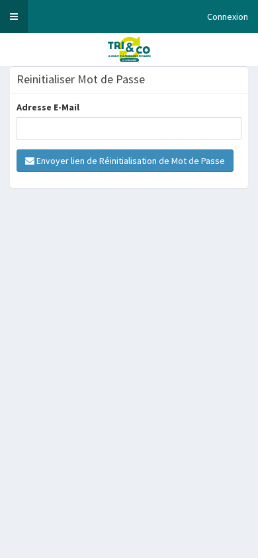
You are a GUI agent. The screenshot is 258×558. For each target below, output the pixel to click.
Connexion (227, 16)
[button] (14, 16)
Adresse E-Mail (48, 107)
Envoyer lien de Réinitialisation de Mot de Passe (129, 161)
